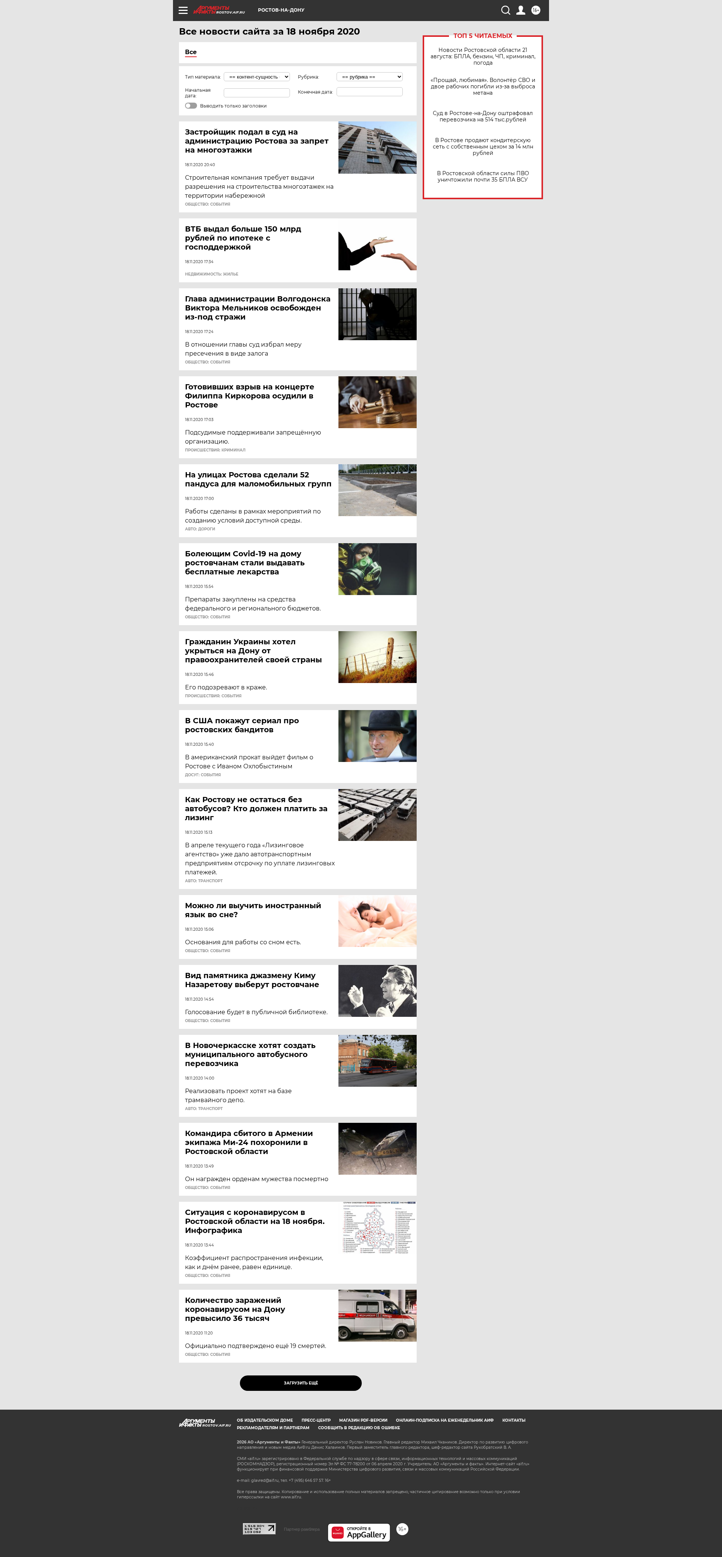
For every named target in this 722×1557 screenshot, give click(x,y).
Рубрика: (308, 77)
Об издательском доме (265, 1420)
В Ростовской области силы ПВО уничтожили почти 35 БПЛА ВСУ (483, 176)
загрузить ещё (301, 1383)
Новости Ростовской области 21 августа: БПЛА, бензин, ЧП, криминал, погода (483, 56)
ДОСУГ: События (203, 775)
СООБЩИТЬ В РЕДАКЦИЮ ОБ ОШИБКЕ (359, 1427)
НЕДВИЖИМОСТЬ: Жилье (211, 274)
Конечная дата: (315, 92)
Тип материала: (203, 77)
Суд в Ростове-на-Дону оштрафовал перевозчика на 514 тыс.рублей (483, 116)
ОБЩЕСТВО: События (207, 204)
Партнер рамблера (302, 1529)
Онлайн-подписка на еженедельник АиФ (445, 1420)
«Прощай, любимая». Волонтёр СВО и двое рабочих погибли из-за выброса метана (483, 86)
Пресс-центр (316, 1420)
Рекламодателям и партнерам (273, 1427)
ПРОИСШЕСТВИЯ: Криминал (215, 450)
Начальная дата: (198, 92)
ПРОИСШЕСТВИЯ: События (213, 696)
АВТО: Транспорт (204, 881)
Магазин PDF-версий (363, 1420)
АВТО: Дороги (200, 529)
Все (191, 52)
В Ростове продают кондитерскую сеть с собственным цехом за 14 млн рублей (483, 146)
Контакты (513, 1420)
